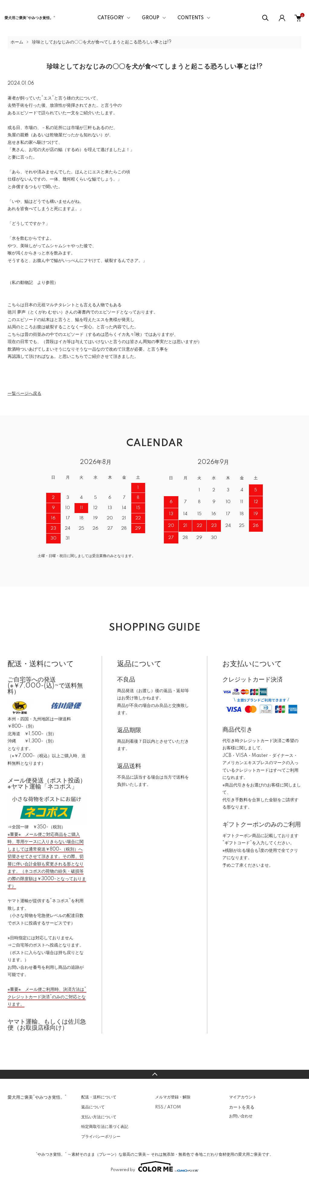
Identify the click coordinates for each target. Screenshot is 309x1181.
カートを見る (241, 1107)
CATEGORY (110, 18)
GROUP (150, 18)
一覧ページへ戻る (24, 393)
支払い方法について (98, 1117)
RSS (159, 1107)
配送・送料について (98, 1097)
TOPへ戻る (154, 1074)
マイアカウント (242, 1097)
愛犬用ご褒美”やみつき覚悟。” (30, 18)
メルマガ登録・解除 (172, 1097)
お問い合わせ (241, 1116)
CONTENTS (190, 18)
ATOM (174, 1107)
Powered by (122, 1170)
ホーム (17, 42)
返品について (93, 1107)
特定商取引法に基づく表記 (104, 1127)
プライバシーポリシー (100, 1137)
